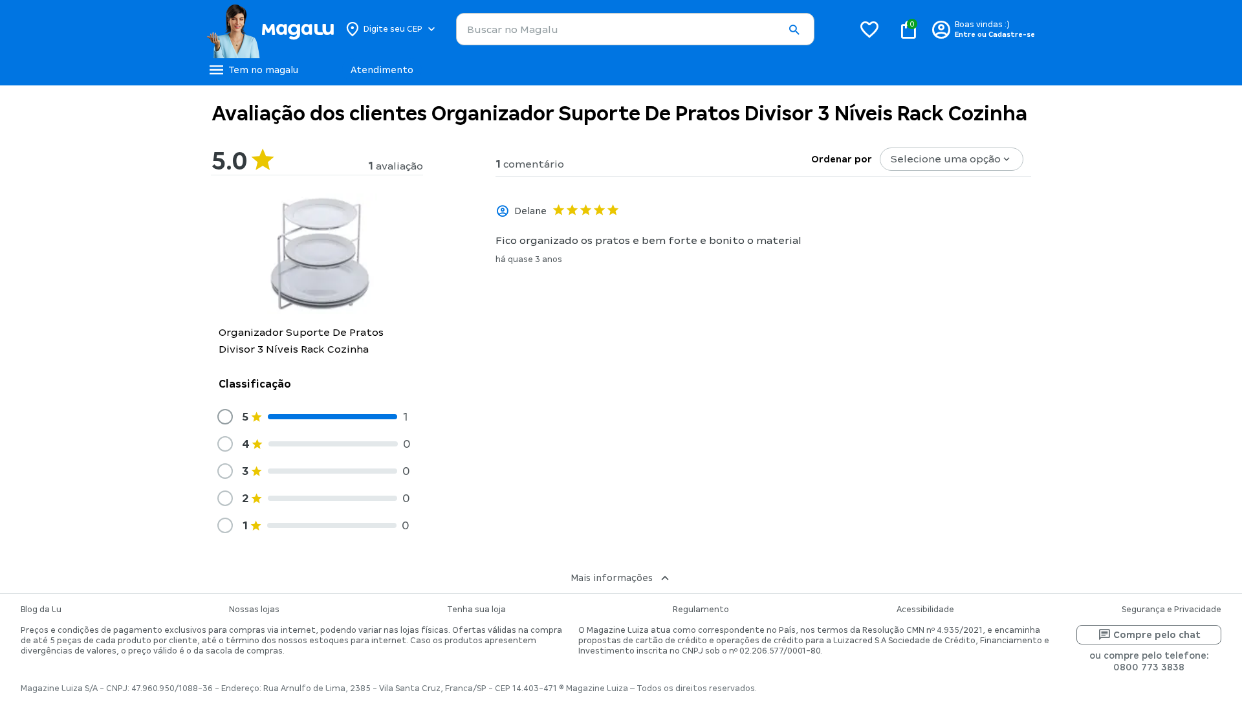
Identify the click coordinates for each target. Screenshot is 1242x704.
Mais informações (612, 578)
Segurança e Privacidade (1171, 609)
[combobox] (635, 29)
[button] (793, 30)
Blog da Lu (41, 609)
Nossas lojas (254, 609)
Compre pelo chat (1157, 635)
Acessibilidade (925, 609)
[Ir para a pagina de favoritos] (869, 29)
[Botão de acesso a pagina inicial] (270, 29)
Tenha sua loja (476, 609)
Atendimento (382, 70)
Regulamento (701, 609)
